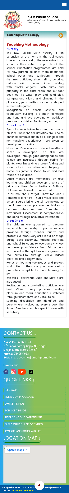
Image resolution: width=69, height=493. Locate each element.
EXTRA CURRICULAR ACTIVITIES (24, 424)
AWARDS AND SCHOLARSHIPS (23, 431)
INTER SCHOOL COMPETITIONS (23, 417)
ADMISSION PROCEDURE (19, 397)
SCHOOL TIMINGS (15, 410)
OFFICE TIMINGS (14, 404)
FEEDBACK (11, 390)
